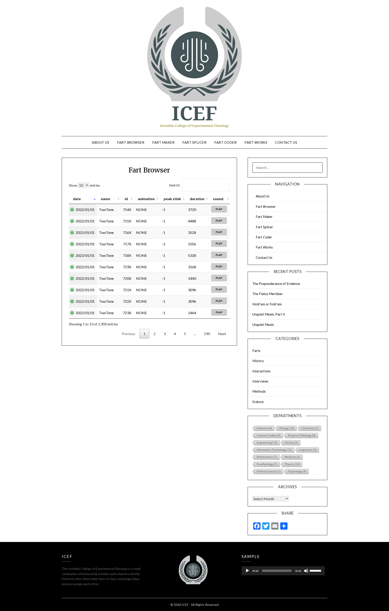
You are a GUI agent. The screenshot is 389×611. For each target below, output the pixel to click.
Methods (259, 391)
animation (146, 199)
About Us (100, 142)
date (77, 199)
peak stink (172, 199)
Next (222, 333)
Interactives (261, 371)
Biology (286, 428)
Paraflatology (267, 464)
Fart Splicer (194, 142)
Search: (174, 185)
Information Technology (274, 450)
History (258, 361)
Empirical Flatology (302, 435)
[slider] (316, 570)
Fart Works (255, 142)
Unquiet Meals (263, 324)
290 (207, 333)
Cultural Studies (268, 435)
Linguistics (308, 450)
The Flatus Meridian (267, 294)
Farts (256, 351)
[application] (283, 570)
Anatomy (264, 428)
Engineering (267, 442)
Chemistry (310, 428)
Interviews (260, 381)
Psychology (297, 471)
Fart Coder (225, 142)
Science (258, 402)
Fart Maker (163, 142)
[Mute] (306, 570)
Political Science (269, 471)
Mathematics (267, 457)
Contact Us (286, 142)
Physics (292, 464)
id (126, 199)
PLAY (219, 209)
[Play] (247, 570)
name (105, 199)
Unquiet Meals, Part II (268, 314)
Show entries (84, 185)
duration (197, 199)
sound (218, 199)
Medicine (292, 457)
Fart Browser (130, 142)
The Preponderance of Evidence (276, 284)
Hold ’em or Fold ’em (267, 304)
